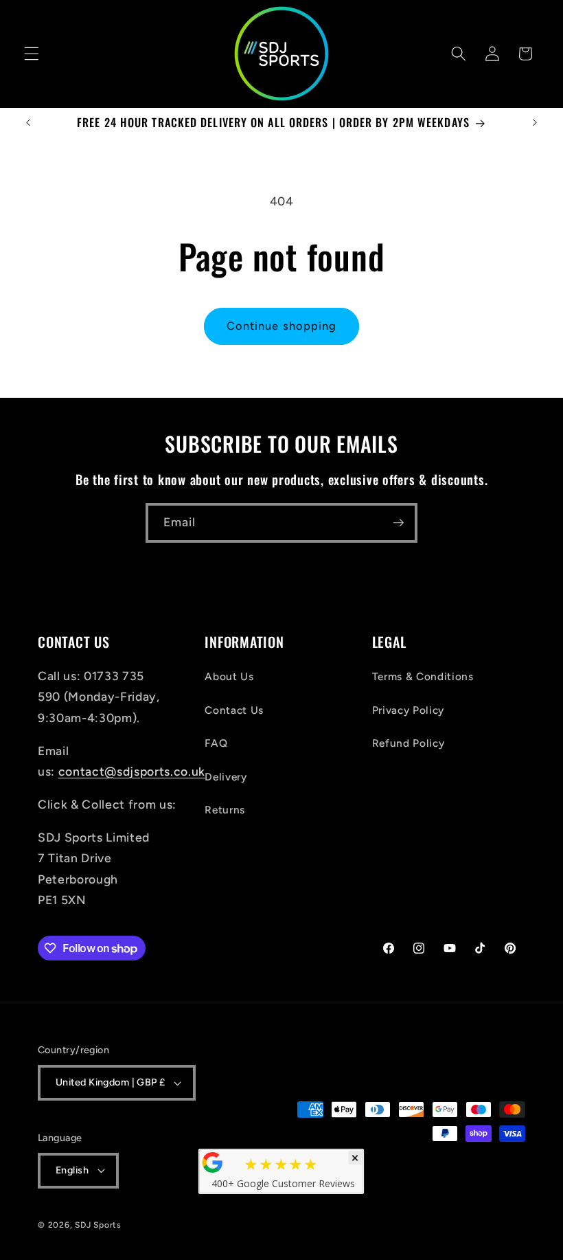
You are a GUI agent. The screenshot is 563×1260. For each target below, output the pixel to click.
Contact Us (234, 710)
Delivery (225, 776)
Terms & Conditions (423, 676)
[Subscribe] (398, 523)
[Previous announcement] (28, 123)
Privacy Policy (408, 710)
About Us (229, 676)
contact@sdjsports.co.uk (131, 771)
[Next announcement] (535, 123)
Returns (225, 809)
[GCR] (212, 1162)
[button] (31, 53)
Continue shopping (282, 326)
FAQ (216, 743)
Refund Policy (408, 743)
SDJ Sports (98, 1225)
